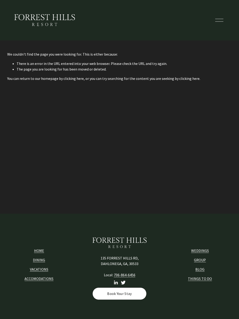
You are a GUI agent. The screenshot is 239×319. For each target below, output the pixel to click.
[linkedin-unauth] (115, 282)
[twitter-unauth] (123, 282)
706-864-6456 (124, 275)
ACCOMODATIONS (39, 278)
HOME (39, 250)
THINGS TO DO (200, 278)
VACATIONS (39, 269)
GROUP (200, 260)
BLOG (199, 269)
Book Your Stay (119, 293)
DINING (39, 260)
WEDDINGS (200, 250)
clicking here (73, 78)
